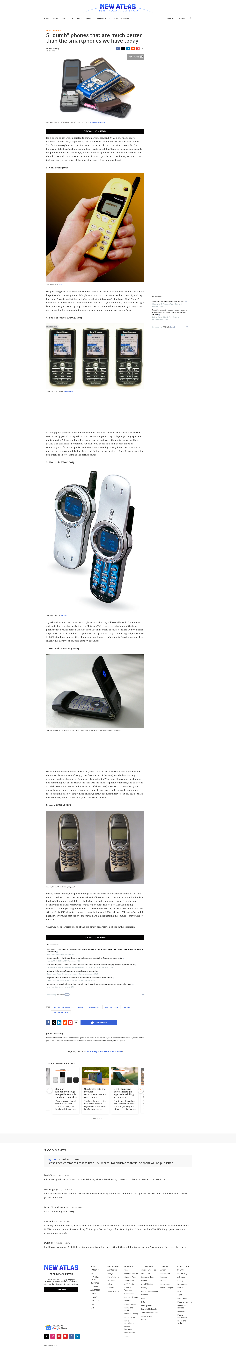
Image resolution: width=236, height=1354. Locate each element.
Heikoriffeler (68, 391)
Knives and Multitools (128, 1309)
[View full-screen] (141, 56)
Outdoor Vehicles (131, 1273)
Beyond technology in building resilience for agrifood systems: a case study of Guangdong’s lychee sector (84, 958)
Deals (143, 1320)
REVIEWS (94, 1286)
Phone (127, 1007)
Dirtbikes (127, 1300)
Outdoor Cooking (131, 1314)
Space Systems (113, 1291)
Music (143, 1298)
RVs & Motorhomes (129, 1322)
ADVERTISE (95, 1290)
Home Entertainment (149, 1291)
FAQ (92, 1308)
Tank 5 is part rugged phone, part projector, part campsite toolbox (113, 1092)
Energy (110, 1273)
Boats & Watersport (128, 1288)
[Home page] (118, 7)
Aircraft (163, 1270)
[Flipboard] (138, 48)
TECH (88, 18)
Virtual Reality (146, 1316)
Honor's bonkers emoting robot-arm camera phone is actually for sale (142, 1092)
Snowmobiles (129, 1332)
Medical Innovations (182, 1316)
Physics (180, 1287)
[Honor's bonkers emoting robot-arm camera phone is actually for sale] (143, 1076)
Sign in (51, 1159)
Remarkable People (149, 1309)
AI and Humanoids (148, 1270)
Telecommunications (149, 1312)
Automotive (165, 1273)
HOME (46, 18)
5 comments (101, 1022)
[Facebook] (118, 48)
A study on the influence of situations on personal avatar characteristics (72, 971)
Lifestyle (144, 1295)
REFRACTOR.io (183, 1266)
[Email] (142, 48)
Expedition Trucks (131, 1304)
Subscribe (61, 1289)
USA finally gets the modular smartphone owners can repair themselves (55, 1094)
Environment (182, 1284)
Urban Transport (167, 1287)
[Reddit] (133, 48)
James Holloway (54, 1033)
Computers (145, 1273)
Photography (146, 1305)
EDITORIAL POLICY (94, 1278)
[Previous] (49, 1090)
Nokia (80, 1007)
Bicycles (163, 1277)
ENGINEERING (59, 18)
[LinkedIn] (128, 48)
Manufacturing (113, 1277)
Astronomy (181, 1277)
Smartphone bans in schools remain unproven (168, 301)
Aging (179, 1295)
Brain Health (182, 1298)
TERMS (93, 1293)
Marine (163, 1280)
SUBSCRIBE (171, 18)
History (144, 1287)
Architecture (112, 1270)
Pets (143, 1302)
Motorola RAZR (61, 1012)
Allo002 (64, 615)
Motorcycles (165, 1284)
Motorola (94, 1007)
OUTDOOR (75, 18)
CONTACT (94, 1300)
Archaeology (182, 1273)
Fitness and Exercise (181, 1306)
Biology (180, 1280)
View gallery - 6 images (95, 131)
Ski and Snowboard (128, 1328)
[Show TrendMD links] (143, 994)
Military (110, 1284)
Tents (126, 1336)
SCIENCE (180, 1270)
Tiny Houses (129, 1280)
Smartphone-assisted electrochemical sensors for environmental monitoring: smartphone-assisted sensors (170, 312)
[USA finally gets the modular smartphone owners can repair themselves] (55, 1076)
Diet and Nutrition (184, 1302)
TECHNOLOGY (147, 1266)
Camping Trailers (131, 1297)
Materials (111, 1280)
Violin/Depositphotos (97, 122)
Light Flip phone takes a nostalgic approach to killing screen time (83, 1092)
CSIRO (61, 285)
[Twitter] (123, 48)
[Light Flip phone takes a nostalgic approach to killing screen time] (84, 1076)
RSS (92, 1304)
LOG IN (182, 18)
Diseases (181, 1311)
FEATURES (94, 1283)
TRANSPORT (102, 18)
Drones (144, 1280)
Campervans (129, 1293)
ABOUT (93, 1273)
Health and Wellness (181, 1322)
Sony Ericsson (111, 1007)
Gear (126, 1270)
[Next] (140, 1090)
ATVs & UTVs (129, 1284)
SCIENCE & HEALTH (121, 18)
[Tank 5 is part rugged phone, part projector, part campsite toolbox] (113, 1076)
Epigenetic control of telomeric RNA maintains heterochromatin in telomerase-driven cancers (79, 978)
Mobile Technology (53, 30)
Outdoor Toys (130, 1277)
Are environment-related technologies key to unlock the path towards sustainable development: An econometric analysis (89, 984)
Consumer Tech (147, 1277)
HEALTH (180, 1291)
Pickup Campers (130, 1317)
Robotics (110, 1287)
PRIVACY (93, 1297)
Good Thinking (147, 1284)
